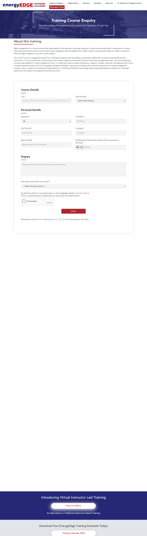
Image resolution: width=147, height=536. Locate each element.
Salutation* (25, 117)
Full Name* (80, 117)
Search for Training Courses (131, 3)
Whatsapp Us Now (57, 7)
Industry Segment (56, 3)
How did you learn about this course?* (35, 182)
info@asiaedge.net (49, 219)
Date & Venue (81, 97)
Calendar (97, 3)
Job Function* (26, 128)
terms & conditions (82, 193)
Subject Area (73, 3)
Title (23, 97)
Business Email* (26, 140)
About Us (109, 3)
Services (86, 3)
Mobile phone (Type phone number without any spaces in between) (97, 141)
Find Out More (73, 506)
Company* (80, 128)
